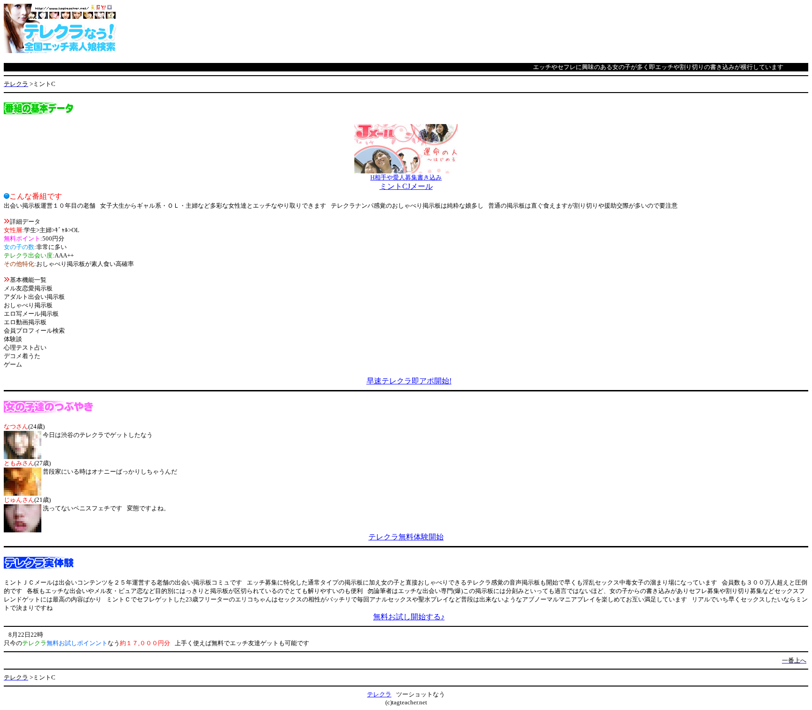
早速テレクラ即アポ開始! (409, 381)
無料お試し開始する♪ (409, 617)
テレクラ (379, 694)
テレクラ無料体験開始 (406, 537)
